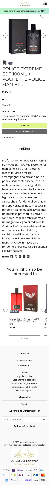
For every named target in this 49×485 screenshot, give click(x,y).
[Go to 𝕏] (27, 426)
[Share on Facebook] (11, 256)
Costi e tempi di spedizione (24, 379)
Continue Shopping (24, 131)
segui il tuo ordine (24, 376)
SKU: (4, 99)
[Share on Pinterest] (20, 256)
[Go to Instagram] (34, 426)
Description (8, 137)
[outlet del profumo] (24, 4)
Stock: (5, 105)
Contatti (24, 372)
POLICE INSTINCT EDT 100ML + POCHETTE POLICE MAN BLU (24, 321)
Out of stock (9, 111)
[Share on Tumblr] (24, 256)
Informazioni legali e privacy (24, 383)
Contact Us (24, 125)
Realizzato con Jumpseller (33, 445)
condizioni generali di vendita (24, 387)
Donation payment (24, 390)
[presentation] (5, 36)
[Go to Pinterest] (31, 426)
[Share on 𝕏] (16, 256)
